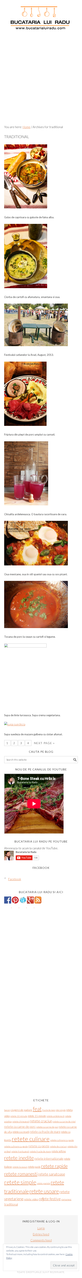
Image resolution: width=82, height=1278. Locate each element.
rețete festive (50, 1198)
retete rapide (54, 1166)
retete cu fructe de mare (45, 1131)
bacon (7, 1110)
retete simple (20, 1182)
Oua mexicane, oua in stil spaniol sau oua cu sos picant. (35, 574)
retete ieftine (59, 1151)
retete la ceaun (20, 1166)
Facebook (41, 867)
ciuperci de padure (21, 1110)
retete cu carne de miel (64, 1121)
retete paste (34, 1166)
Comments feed (41, 1240)
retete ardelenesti (55, 1116)
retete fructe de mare (40, 1151)
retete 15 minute (37, 1116)
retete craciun (41, 1121)
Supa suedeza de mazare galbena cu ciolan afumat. (33, 734)
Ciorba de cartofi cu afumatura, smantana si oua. (32, 297)
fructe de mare (48, 1110)
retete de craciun (58, 1146)
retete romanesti (20, 1174)
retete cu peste (38, 1146)
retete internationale (48, 1158)
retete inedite (19, 1158)
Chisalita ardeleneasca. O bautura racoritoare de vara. (35, 514)
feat (37, 1109)
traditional (11, 1204)
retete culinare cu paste (62, 1140)
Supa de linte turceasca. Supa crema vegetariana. (32, 715)
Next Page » (44, 743)
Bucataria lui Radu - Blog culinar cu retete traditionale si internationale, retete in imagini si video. (41, 16)
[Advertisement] (41, 79)
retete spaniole (43, 1183)
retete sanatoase (51, 1174)
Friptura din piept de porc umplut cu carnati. (29, 434)
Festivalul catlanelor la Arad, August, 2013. (29, 354)
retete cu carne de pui (47, 1126)
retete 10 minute (18, 1116)
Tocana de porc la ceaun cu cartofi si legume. (30, 636)
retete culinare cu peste (16, 1146)
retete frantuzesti (20, 1151)
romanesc (66, 1199)
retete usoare (44, 1191)
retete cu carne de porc (20, 1126)
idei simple (61, 1110)
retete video (31, 1199)
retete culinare (31, 1138)
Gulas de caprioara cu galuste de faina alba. (29, 217)
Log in (41, 1228)
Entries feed (41, 1234)
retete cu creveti (21, 1131)
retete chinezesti (20, 1121)
